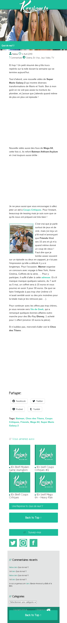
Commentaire (15, 57)
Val (10, 571)
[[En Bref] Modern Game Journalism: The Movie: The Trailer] (19, 464)
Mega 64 (35, 422)
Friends (24, 422)
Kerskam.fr (31, 610)
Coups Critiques (32, 210)
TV (52, 57)
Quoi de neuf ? (23, 567)
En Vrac (36, 57)
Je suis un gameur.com (17, 583)
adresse (45, 277)
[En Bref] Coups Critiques (18, 496)
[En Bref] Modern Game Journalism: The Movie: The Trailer (19, 471)
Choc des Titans (35, 418)
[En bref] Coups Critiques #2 (44, 468)
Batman (20, 418)
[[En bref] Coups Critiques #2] (45, 464)
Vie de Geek (37, 309)
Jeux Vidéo (45, 57)
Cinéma (29, 57)
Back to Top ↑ (33, 517)
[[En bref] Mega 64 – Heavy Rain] (45, 492)
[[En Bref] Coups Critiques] (19, 492)
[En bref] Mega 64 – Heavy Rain (44, 496)
